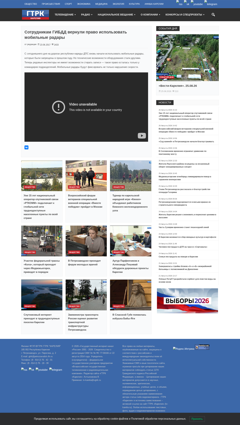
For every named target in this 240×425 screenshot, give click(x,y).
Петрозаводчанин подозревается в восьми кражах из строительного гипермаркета (185, 203)
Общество (29, 187)
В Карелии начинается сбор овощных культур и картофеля (187, 237)
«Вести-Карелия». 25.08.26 (178, 85)
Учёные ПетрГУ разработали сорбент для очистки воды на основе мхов (187, 280)
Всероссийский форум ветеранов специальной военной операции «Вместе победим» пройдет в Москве (85, 201)
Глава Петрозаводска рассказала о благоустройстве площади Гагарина (184, 190)
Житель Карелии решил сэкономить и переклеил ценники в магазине (187, 216)
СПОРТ (68, 4)
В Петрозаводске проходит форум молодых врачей (84, 262)
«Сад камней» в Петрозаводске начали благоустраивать (186, 141)
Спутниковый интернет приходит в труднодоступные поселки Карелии (42, 318)
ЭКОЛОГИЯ (118, 4)
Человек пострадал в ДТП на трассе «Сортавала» (183, 247)
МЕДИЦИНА (101, 4)
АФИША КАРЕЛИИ (154, 4)
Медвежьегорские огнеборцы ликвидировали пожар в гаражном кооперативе (185, 178)
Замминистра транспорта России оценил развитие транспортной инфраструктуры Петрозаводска (83, 322)
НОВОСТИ (165, 102)
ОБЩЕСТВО (30, 4)
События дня (166, 77)
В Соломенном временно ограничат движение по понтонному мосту (182, 152)
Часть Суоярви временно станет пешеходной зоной (184, 227)
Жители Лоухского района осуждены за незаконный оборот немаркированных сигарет (184, 165)
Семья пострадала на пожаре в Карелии (178, 257)
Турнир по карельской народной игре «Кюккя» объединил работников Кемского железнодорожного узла (130, 203)
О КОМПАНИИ (149, 14)
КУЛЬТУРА (134, 4)
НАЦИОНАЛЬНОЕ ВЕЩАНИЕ (115, 14)
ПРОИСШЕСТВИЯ (51, 4)
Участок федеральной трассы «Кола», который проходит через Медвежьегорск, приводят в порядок (42, 266)
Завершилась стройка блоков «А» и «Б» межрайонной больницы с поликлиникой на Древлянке (185, 267)
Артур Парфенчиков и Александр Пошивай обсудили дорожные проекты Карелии (130, 266)
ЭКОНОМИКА (83, 4)
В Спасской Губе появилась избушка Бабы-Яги (129, 316)
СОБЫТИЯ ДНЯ (168, 28)
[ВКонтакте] (26, 147)
